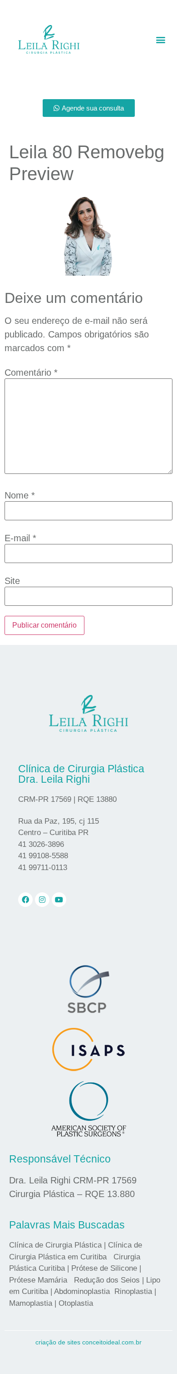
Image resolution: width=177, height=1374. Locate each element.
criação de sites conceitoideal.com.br (88, 1342)
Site (12, 580)
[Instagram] (42, 899)
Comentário (31, 372)
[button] (160, 39)
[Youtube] (59, 899)
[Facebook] (25, 899)
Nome (20, 495)
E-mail (20, 538)
